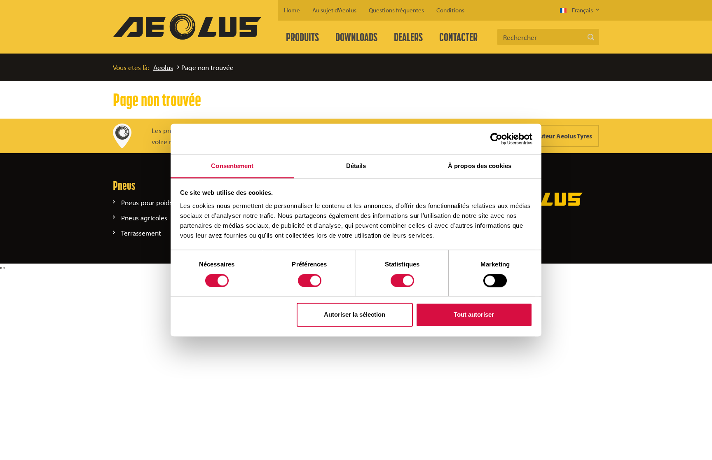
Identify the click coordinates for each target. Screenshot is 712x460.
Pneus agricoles (144, 217)
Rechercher (591, 37)
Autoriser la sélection (354, 314)
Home (292, 10)
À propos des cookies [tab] (479, 165)
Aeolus (163, 67)
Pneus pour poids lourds (157, 202)
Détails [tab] (356, 165)
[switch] (309, 280)
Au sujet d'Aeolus (334, 10)
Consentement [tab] (232, 165)
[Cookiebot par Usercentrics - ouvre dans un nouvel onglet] (496, 139)
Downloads (356, 37)
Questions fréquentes (396, 10)
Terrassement (141, 233)
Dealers (408, 37)
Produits (302, 37)
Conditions (450, 10)
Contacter (458, 37)
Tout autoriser (474, 314)
